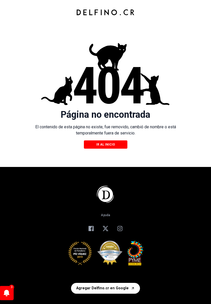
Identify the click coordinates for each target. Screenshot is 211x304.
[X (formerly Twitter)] (105, 228)
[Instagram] (120, 228)
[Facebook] (91, 228)
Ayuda (105, 215)
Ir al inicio (105, 144)
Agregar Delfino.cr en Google (102, 288)
